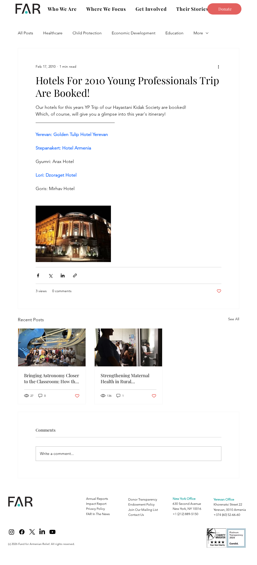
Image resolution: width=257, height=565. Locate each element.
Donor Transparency (142, 499)
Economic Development (133, 33)
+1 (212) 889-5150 (185, 514)
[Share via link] (75, 275)
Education (174, 33)
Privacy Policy (95, 509)
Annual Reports (97, 499)
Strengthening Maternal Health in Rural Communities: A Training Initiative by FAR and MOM (127, 378)
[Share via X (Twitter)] (50, 275)
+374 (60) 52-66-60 (227, 515)
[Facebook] (21, 531)
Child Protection (87, 33)
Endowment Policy (141, 504)
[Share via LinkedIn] (62, 275)
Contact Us (136, 515)
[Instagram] (11, 531)
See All (233, 319)
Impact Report (96, 504)
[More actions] (218, 66)
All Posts (25, 33)
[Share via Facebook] (38, 275)
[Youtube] (52, 531)
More (198, 33)
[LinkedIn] (42, 531)
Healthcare (52, 33)
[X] (32, 531)
